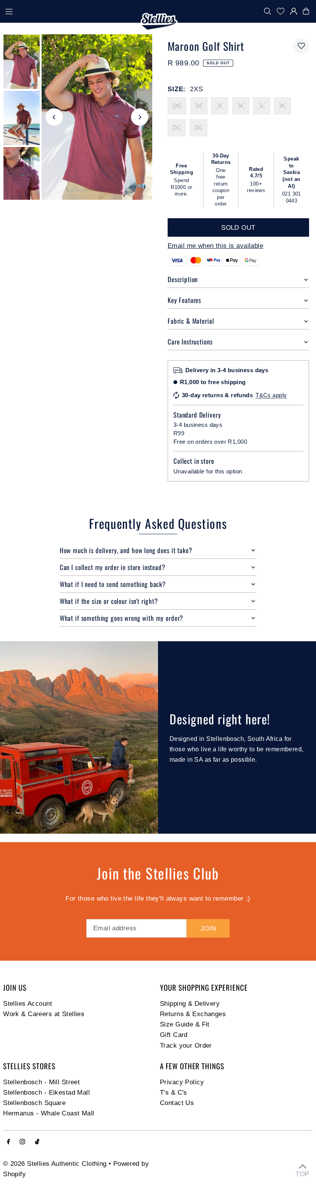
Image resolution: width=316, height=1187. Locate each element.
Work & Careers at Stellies (43, 1014)
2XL (176, 127)
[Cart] (308, 11)
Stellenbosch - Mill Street (41, 1082)
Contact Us (177, 1103)
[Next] (139, 117)
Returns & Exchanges (193, 1014)
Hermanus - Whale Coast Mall (48, 1113)
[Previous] (54, 117)
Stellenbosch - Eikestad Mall (46, 1092)
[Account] (293, 11)
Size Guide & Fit (185, 1024)
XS (198, 106)
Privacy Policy (182, 1082)
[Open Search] (267, 11)
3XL (198, 127)
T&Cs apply (271, 395)
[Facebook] (8, 1142)
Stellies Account (27, 1003)
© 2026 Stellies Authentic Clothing (54, 1163)
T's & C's (173, 1092)
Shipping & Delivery (190, 1003)
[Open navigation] (69, 11)
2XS (177, 106)
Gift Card (174, 1034)
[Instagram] (22, 1142)
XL (282, 106)
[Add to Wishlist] (301, 45)
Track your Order (186, 1045)
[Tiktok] (37, 1142)
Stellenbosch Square (34, 1103)
